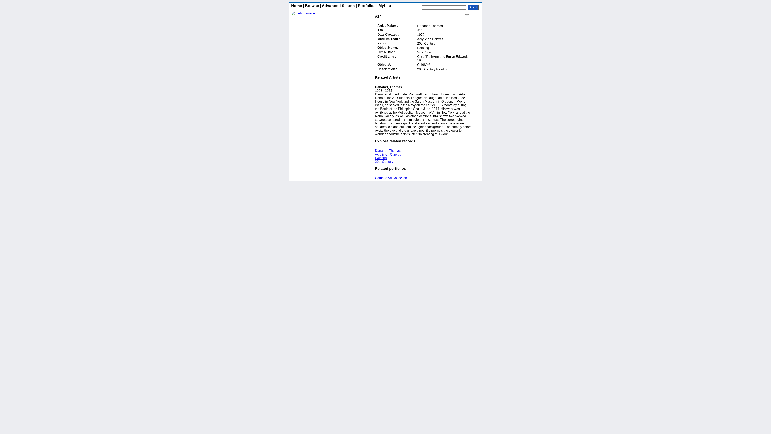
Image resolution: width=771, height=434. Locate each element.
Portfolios (367, 6)
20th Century (384, 161)
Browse (312, 6)
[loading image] (303, 13)
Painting (381, 158)
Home (297, 6)
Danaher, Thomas (388, 151)
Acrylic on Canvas (388, 154)
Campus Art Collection (391, 178)
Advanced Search (338, 6)
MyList (384, 6)
